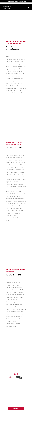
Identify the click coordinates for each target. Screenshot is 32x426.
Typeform (12, 412)
